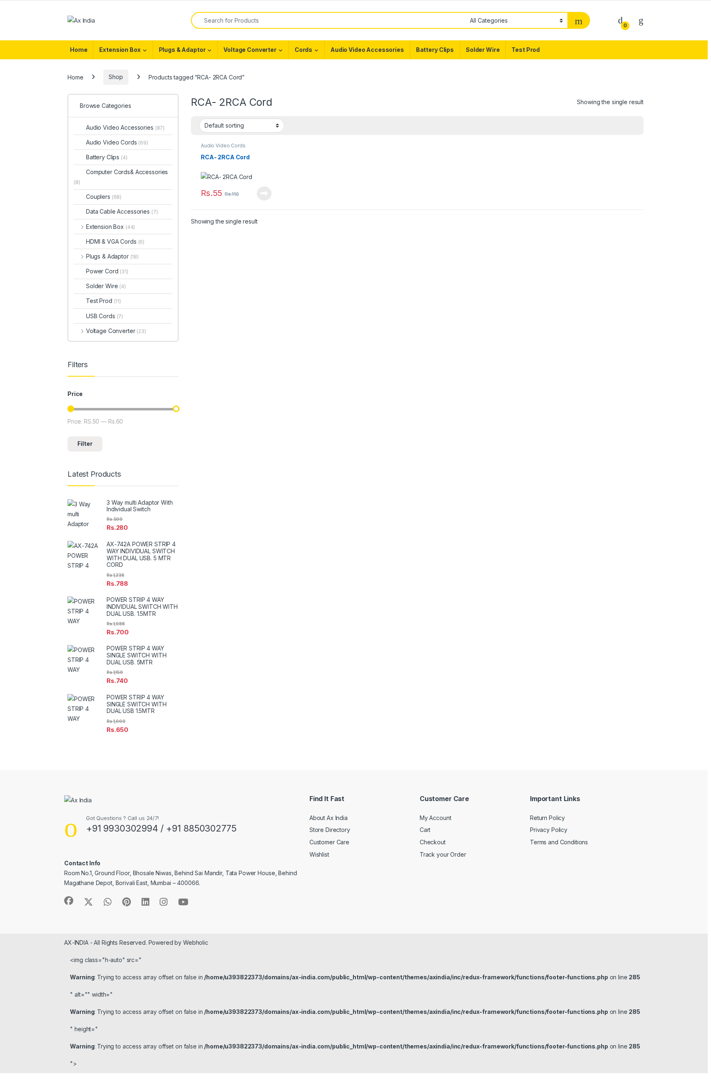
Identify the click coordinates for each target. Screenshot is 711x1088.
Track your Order (443, 854)
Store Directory (329, 829)
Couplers (103, 196)
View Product (261, 193)
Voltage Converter (249, 49)
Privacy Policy (548, 829)
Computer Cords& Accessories (121, 176)
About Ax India (328, 817)
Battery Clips (435, 49)
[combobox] (328, 20)
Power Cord (107, 271)
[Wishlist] (641, 20)
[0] (620, 20)
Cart (425, 829)
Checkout (433, 842)
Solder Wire (483, 49)
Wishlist (319, 854)
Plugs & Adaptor (182, 49)
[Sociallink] (68, 900)
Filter (85, 443)
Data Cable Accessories (122, 211)
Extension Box (119, 49)
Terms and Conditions (559, 842)
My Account (435, 817)
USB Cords (104, 315)
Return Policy (547, 817)
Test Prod (525, 49)
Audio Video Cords (223, 145)
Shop (116, 76)
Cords (303, 49)
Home (78, 49)
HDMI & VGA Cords (115, 241)
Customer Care (329, 842)
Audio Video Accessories (367, 49)
